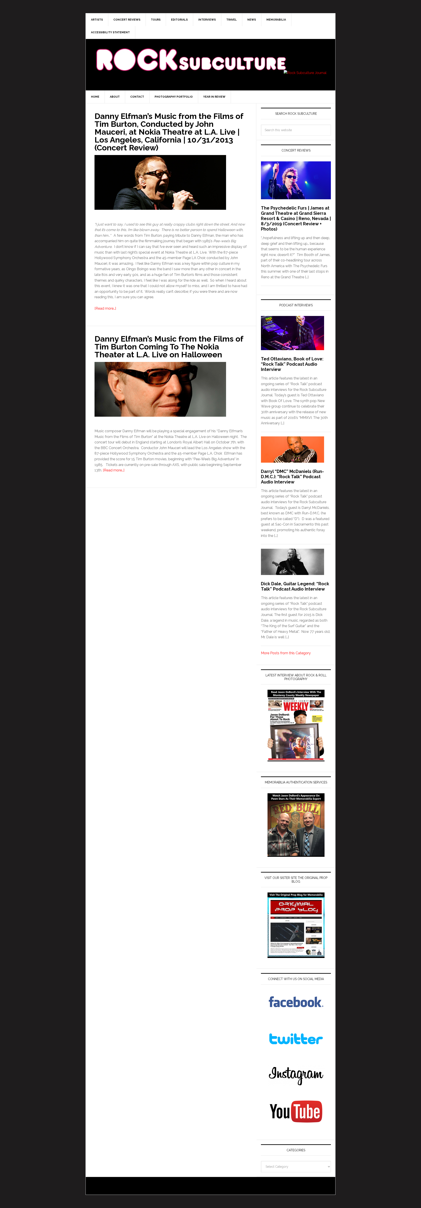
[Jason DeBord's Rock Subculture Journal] (191, 53)
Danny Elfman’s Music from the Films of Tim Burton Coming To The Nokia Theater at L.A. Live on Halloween (169, 346)
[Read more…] (105, 308)
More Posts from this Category (286, 653)
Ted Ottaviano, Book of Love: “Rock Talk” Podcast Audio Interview (292, 364)
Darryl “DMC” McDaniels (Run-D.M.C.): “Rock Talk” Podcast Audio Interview (292, 477)
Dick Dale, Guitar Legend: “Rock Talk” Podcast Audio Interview (295, 586)
